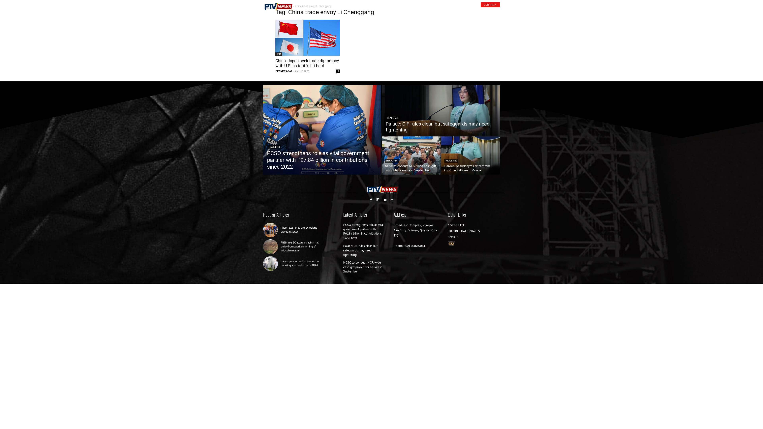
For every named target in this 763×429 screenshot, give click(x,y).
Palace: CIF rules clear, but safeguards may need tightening (360, 250)
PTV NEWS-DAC (283, 71)
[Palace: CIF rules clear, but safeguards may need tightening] (441, 110)
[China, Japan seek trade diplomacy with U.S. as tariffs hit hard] (307, 38)
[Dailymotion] (486, 11)
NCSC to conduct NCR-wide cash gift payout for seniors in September (362, 267)
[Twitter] (498, 11)
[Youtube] (492, 11)
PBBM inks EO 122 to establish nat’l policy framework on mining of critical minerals (300, 247)
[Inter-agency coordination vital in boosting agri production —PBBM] (270, 263)
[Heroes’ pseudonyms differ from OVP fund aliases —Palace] (470, 155)
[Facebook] (480, 11)
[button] (303, 5)
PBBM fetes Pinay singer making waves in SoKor (299, 230)
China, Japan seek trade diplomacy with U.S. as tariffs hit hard (307, 63)
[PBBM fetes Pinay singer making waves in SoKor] (270, 230)
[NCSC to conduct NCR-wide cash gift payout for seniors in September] (411, 155)
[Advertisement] (455, 35)
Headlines (274, 147)
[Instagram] (391, 199)
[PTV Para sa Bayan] (278, 7)
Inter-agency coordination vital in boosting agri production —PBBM (300, 263)
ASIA (279, 54)
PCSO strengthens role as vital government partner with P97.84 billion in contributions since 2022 (363, 231)
